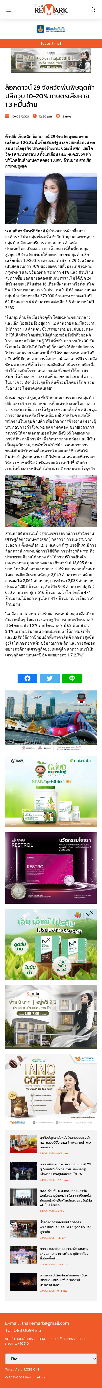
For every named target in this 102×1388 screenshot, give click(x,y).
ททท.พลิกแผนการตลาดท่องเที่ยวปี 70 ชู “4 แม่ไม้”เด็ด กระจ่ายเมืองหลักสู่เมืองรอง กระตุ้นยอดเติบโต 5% (65, 1169)
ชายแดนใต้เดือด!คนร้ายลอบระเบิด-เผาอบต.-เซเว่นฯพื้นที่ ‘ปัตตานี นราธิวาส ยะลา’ (64, 1280)
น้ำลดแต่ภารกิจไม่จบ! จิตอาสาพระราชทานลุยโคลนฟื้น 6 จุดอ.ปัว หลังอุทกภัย (66, 1227)
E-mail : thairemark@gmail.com (37, 1323)
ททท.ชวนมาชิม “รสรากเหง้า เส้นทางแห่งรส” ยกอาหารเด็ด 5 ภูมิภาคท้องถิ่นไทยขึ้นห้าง (64, 1253)
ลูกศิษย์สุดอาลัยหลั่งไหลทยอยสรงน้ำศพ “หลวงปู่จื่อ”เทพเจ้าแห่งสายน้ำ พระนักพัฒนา (65, 1142)
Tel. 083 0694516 (23, 1330)
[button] (51, 60)
